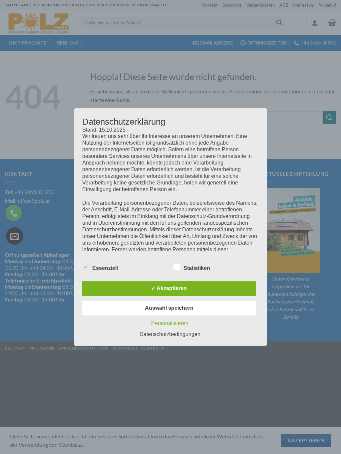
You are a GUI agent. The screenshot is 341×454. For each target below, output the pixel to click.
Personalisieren (169, 323)
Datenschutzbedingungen (170, 334)
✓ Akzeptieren (169, 288)
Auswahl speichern (169, 308)
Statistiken (196, 268)
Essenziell (105, 268)
